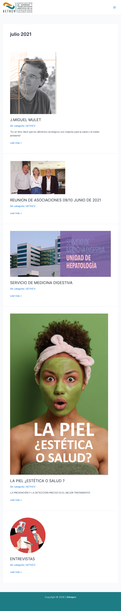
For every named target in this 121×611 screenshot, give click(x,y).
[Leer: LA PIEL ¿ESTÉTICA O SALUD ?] (59, 394)
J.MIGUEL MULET (25, 120)
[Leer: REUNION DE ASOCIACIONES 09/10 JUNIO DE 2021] (37, 177)
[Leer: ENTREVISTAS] (28, 535)
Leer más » (16, 142)
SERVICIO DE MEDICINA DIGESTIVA (41, 282)
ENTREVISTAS (22, 559)
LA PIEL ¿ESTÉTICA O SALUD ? (37, 481)
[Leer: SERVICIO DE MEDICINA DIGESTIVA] (60, 253)
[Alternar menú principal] (114, 7)
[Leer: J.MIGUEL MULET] (33, 82)
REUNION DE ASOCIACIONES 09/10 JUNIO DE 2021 (55, 200)
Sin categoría (17, 125)
